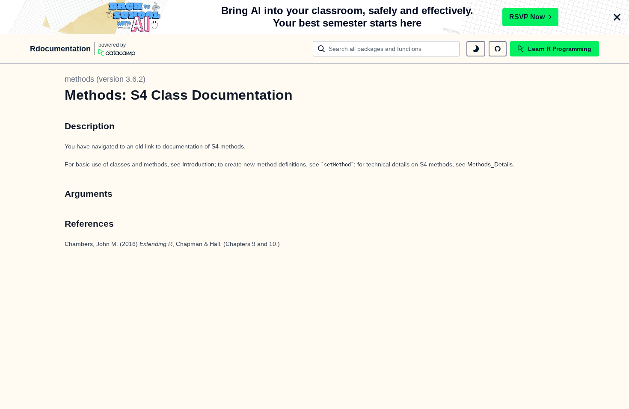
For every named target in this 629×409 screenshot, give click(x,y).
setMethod (337, 165)
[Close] (617, 17)
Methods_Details (490, 164)
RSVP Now (527, 17)
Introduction (198, 164)
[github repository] (498, 48)
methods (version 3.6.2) (105, 79)
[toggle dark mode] (475, 48)
